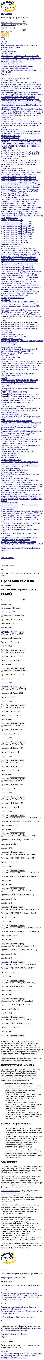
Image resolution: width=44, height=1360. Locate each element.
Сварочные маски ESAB (10, 158)
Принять (23, 1334)
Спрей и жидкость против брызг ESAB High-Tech (20, 154)
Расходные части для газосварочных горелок (19, 465)
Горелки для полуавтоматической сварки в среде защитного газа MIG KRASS (21, 70)
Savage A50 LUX (10, 164)
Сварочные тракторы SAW (11, 353)
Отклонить (14, 1334)
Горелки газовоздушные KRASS (13, 66)
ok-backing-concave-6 (35, 111)
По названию (6, 608)
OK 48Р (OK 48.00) (12, 525)
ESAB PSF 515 (30, 60)
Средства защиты (7, 476)
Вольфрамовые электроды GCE (13, 248)
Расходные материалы (9, 503)
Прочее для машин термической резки (15, 433)
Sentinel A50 (21, 164)
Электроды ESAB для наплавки (13, 511)
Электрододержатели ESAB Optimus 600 (16, 238)
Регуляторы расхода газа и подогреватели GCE (19, 304)
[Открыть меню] (13, 28)
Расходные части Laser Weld (25, 427)
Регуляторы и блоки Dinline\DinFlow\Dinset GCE (19, 302)
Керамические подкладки (11, 107)
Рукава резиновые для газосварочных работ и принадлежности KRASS (20, 284)
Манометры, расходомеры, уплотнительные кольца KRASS (19, 274)
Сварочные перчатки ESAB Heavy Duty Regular (19, 181)
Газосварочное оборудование (12, 244)
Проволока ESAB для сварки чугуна (15, 380)
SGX (3, 76)
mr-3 (2, 525)
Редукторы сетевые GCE (22, 316)
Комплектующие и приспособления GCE (17, 267)
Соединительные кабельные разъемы (15, 291)
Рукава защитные (22, 486)
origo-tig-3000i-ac (7, 341)
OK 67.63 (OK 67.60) (28, 533)
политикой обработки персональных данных (22, 1355)
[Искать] (24, 22)
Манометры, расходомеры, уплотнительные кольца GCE (21, 272)
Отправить (22, 1358)
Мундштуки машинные (32, 431)
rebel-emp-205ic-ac (36, 341)
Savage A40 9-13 (19, 162)
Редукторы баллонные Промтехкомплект (23, 312)
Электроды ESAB (8, 509)
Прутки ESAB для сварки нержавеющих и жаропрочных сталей (17, 401)
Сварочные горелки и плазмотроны (15, 449)
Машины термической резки (12, 431)
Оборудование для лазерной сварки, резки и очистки (21, 424)
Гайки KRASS (32, 250)
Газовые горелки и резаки (11, 460)
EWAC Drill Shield (14, 134)
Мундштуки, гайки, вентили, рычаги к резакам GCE (21, 324)
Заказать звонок (21, 25)
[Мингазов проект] (22, 34)
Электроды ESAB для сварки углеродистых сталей (21, 523)
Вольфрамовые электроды (11, 505)
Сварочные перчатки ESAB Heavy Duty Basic (18, 177)
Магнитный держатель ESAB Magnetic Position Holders (22, 95)
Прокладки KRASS (21, 281)
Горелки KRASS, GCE (10, 64)
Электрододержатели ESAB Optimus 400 (16, 236)
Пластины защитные (20, 441)
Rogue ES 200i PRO (19, 337)
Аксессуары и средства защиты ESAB (16, 78)
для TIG (18, 458)
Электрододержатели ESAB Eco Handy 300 (17, 230)
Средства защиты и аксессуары (13, 472)
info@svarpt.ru (6, 14)
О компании (6, 536)
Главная (4, 41)
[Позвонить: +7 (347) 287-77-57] (2, 1322)
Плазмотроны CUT (8, 451)
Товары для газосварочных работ (14, 492)
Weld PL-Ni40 (13, 146)
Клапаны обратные (8, 495)
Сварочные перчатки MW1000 (26, 191)
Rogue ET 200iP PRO (9, 343)
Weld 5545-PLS (24, 142)
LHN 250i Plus (6, 337)
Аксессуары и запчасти (10, 246)
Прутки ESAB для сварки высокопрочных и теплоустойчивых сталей (18, 397)
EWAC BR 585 (30, 132)
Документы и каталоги (30, 538)
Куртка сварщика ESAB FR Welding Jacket (19, 213)
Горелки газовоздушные (10, 462)
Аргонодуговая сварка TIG (11, 408)
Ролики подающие (8, 486)
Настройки (5, 1334)
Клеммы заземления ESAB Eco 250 (14, 121)
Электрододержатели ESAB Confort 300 (16, 224)
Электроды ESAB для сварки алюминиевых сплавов (22, 512)
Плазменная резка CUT (31, 408)
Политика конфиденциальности (15, 541)
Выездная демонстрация (10, 47)
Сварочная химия (32, 474)
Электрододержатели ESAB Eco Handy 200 (17, 228)
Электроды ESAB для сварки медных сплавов (19, 517)
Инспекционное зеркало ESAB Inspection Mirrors (19, 93)
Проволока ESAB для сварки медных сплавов (18, 367)
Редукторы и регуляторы (10, 468)
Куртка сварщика (17, 211)
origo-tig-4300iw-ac (21, 341)
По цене (16, 608)
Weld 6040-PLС (19, 144)
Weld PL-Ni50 (24, 146)
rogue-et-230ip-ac (21, 349)
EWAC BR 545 (18, 132)
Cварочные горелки (9, 52)
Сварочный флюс (7, 195)
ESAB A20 (13, 160)
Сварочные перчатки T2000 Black (14, 193)
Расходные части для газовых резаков (15, 464)
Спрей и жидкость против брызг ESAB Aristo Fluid (20, 152)
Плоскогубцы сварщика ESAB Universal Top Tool (20, 99)
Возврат (19, 540)
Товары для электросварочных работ (15, 478)
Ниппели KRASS (19, 277)
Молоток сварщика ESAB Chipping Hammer (18, 97)
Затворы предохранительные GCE (27, 255)
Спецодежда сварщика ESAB (12, 197)
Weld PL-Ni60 (35, 146)
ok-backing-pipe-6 (36, 113)
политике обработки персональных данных (21, 1329)
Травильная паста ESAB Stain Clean (14, 156)
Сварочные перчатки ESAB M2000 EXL (16, 183)
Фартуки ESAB (12, 218)
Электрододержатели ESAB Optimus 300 (16, 234)
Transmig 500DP (25, 351)
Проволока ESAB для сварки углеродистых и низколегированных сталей (18, 375)
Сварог (4, 404)
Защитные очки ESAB (10, 80)
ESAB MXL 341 (32, 56)
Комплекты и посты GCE (11, 271)
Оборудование (7, 333)
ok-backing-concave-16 (18, 111)
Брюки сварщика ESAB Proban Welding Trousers (21, 200)
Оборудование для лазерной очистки (15, 423)
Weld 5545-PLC (12, 142)
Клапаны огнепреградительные (28, 495)
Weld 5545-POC (37, 142)
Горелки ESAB (7, 54)
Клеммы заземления (8, 482)
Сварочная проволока (9, 507)
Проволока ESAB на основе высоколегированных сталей (19, 381)
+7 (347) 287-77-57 (8, 25)
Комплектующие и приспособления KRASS (18, 269)
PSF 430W (10, 62)
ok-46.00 (23, 525)
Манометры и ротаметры (28, 497)
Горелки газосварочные (29, 462)
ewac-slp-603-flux (13, 136)
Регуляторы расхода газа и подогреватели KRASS (20, 306)
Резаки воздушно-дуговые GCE (19, 328)
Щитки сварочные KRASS (17, 296)
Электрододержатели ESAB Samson (15, 242)
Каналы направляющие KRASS (18, 258)
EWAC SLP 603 (27, 134)
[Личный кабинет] (9, 28)
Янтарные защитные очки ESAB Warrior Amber (23, 88)
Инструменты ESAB (9, 90)
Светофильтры (6, 445)
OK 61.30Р (16, 533)
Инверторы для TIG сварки (11, 339)
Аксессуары (5, 474)
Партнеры (10, 548)
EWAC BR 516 (6, 132)
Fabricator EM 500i (8, 349)
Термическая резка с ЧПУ (19, 435)
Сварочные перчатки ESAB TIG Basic (21, 184)
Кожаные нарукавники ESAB (12, 205)
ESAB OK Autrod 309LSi (10, 1205)
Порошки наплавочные (10, 138)
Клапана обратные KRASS (11, 261)
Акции (3, 548)
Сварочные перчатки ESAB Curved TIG (20, 175)
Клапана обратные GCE (28, 259)
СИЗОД (16, 445)
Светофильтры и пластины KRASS (21, 289)
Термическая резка (8, 429)
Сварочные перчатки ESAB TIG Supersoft (24, 187)
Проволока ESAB (8, 355)
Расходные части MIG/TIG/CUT (13, 456)
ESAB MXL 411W (8, 58)
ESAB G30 (30, 160)
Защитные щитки (7, 439)
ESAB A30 (22, 160)
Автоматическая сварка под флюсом (15, 415)
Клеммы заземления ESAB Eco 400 (18, 122)
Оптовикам (33, 45)
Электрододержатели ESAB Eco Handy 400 (17, 232)
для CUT (4, 458)
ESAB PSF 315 (6, 60)
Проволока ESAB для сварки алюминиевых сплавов (22, 362)
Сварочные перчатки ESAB (12, 168)
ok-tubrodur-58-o (7, 359)
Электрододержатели (33, 490)
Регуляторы (5, 300)
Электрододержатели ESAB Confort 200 (16, 222)
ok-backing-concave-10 (24, 109)
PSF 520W (18, 62)
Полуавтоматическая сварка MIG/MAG (16, 410)
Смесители (23, 470)
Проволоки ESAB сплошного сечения (15, 384)
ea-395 (3, 533)
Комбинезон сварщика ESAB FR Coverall (21, 208)
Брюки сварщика (28, 199)
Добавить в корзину (17, 632)
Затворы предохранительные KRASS (15, 257)
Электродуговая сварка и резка (13, 406)
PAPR (10, 162)
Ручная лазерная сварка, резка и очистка (16, 421)
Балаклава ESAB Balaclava (11, 199)
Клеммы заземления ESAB (11, 119)
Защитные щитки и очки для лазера (28, 439)
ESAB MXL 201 (7, 56)
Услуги (4, 43)
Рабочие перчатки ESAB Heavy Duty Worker (18, 170)
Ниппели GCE (6, 277)
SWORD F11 (6, 166)
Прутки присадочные (30, 505)
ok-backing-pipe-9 (7, 115)
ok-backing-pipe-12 (8, 113)
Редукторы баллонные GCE (11, 310)
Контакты (36, 548)
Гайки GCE (22, 250)
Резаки (4, 320)
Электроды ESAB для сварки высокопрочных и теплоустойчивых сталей (21, 514)
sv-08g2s (4, 378)
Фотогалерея (27, 548)
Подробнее (5, 632)
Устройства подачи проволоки (12, 490)
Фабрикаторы (27, 353)
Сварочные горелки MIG (25, 451)
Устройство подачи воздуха (29, 445)
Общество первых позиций (26, 1317)
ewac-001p (24, 140)
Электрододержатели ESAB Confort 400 (16, 226)
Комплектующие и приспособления (19, 265)
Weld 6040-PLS (6, 144)
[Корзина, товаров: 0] (6, 28)
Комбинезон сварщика (22, 207)
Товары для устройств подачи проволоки (21, 487)
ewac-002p (33, 140)
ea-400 (8, 533)
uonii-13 (30, 525)
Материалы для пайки (9, 129)
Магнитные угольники (26, 482)
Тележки (33, 486)
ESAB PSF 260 (35, 58)
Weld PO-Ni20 (6, 148)
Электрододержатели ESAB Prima (14, 240)
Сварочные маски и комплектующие (15, 437)
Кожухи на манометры (9, 497)
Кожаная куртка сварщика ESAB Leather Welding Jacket (20, 202)
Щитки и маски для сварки (11, 447)
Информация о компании (10, 538)
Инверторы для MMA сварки (12, 335)
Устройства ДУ (32, 488)
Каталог (4, 49)
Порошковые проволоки (10, 357)
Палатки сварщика (18, 474)
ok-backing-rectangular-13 (23, 115)
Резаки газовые (33, 466)
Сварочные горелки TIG (10, 454)
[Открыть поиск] (3, 27)
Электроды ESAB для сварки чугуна (15, 527)
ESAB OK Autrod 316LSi (10, 1191)
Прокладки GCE (7, 281)
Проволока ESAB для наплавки (13, 361)
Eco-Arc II (5, 160)
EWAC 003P (5, 140)
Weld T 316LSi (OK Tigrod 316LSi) (14, 392)
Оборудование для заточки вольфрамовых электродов (22, 484)
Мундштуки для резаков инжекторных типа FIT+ (20, 322)
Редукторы (5, 308)
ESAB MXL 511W (22, 58)
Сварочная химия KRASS (11, 287)
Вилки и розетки (31, 480)
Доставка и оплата (8, 540)
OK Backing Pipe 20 (8, 109)
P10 (6, 162)
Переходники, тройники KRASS (21, 279)
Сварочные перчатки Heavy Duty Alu (15, 189)
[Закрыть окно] (3, 1336)
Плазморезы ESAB (8, 345)
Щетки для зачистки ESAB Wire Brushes (25, 105)
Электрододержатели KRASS (12, 298)
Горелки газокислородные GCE (17, 67)
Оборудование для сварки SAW (13, 417)
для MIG (11, 458)
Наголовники (6, 441)
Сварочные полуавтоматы (11, 347)
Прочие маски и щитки (24, 443)
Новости (18, 548)
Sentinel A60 (31, 164)
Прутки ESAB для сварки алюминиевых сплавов (20, 394)
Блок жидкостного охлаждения (13, 480)
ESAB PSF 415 (18, 60)
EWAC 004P (15, 140)
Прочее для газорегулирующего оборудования (19, 499)
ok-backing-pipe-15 (22, 113)
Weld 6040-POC (31, 144)
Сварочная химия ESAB (10, 150)
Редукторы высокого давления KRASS (16, 314)
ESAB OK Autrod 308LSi (10, 1177)
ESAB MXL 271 (20, 56)
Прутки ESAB (6, 386)
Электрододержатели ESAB (12, 220)
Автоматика (6, 74)
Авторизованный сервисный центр (14, 45)
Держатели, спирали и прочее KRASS (15, 253)
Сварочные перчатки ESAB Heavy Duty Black (18, 179)
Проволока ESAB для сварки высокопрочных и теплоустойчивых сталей (21, 364)
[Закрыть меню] (3, 38)
